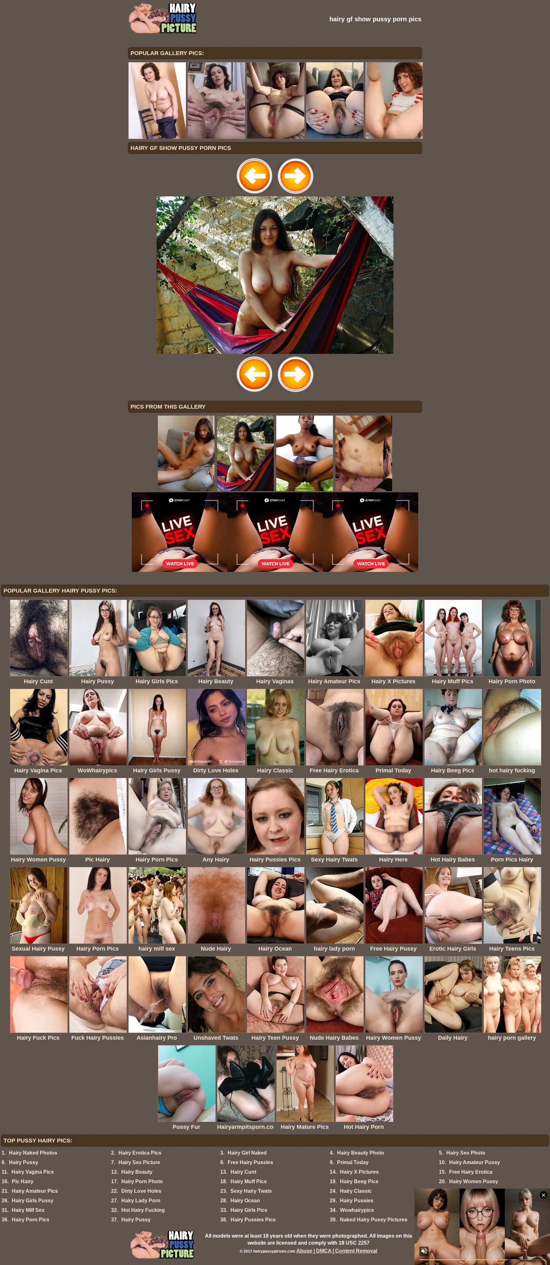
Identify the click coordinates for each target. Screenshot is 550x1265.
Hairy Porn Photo (142, 1181)
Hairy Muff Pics (248, 1181)
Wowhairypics (357, 1210)
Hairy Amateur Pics (35, 1191)
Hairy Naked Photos (33, 1153)
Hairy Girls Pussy (32, 1200)
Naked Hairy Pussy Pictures (373, 1219)
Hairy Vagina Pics (32, 1172)
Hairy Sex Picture (139, 1162)
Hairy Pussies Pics (253, 1219)
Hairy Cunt (243, 1172)
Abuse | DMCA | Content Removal (336, 1251)
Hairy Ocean (245, 1200)
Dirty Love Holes (141, 1191)
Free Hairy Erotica (470, 1172)
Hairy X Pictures (359, 1172)
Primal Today (353, 1162)
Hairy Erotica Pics (139, 1153)
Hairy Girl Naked (247, 1153)
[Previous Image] (254, 194)
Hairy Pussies (356, 1200)
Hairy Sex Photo (465, 1153)
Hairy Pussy (23, 1162)
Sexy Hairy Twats (251, 1191)
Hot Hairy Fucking (143, 1210)
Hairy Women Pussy (473, 1181)
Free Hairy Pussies (250, 1162)
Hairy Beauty (136, 1172)
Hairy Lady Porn (140, 1200)
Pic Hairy (22, 1181)
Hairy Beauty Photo (360, 1153)
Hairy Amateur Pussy (474, 1162)
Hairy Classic (356, 1191)
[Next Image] (295, 194)
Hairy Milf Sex (28, 1210)
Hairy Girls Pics (248, 1210)
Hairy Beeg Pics (359, 1181)
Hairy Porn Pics (30, 1219)
